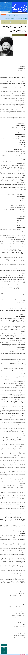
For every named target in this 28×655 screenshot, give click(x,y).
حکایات (17, 15)
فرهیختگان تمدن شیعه (19, 7)
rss (2, 7)
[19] (24, 628)
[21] (24, 633)
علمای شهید (25, 18)
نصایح (20, 15)
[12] (24, 613)
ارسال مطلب (3, 14)
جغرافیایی (18, 22)
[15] (24, 620)
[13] (24, 615)
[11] (24, 611)
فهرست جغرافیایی (19, 18)
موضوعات (22, 22)
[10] (24, 609)
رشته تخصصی (24, 15)
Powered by (23, 654)
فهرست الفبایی (7, 18)
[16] (24, 622)
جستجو (1, 2)
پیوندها (9, 2)
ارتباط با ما (4, 2)
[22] (24, 635)
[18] (24, 626)
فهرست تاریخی (13, 18)
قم (11, 22)
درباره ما (7, 2)
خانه (26, 22)
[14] (24, 617)
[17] (24, 624)
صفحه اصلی (5, 7)
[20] (24, 631)
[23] (24, 637)
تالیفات (6, 15)
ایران (14, 22)
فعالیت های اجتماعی (11, 15)
